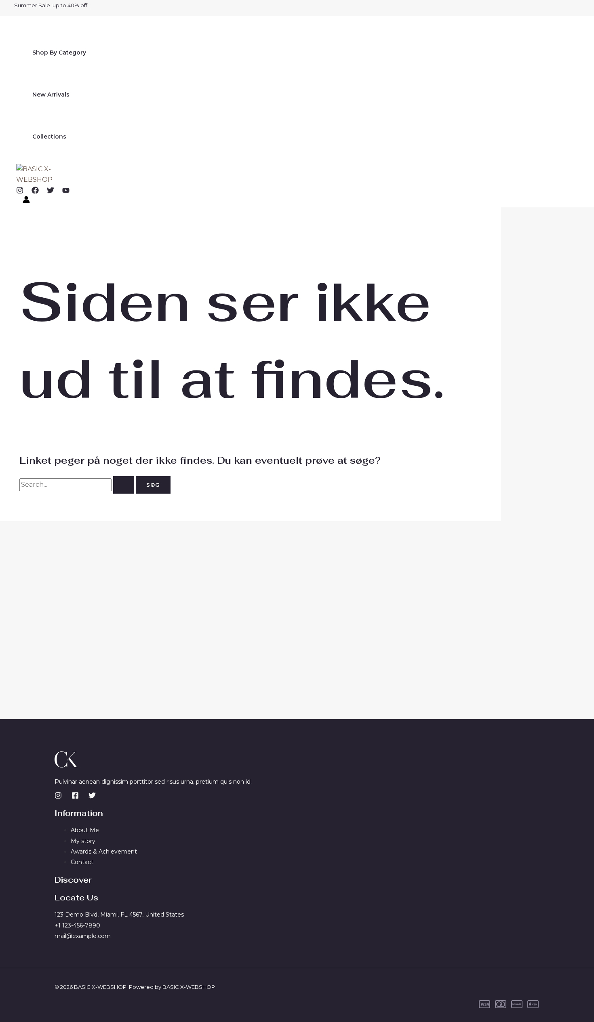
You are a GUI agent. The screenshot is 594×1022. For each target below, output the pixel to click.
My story (83, 841)
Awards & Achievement (104, 851)
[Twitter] (50, 192)
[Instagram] (19, 192)
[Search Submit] (123, 485)
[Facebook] (35, 192)
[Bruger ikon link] (26, 201)
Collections (49, 136)
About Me (85, 830)
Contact (82, 862)
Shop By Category (59, 52)
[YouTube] (66, 192)
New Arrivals (51, 94)
